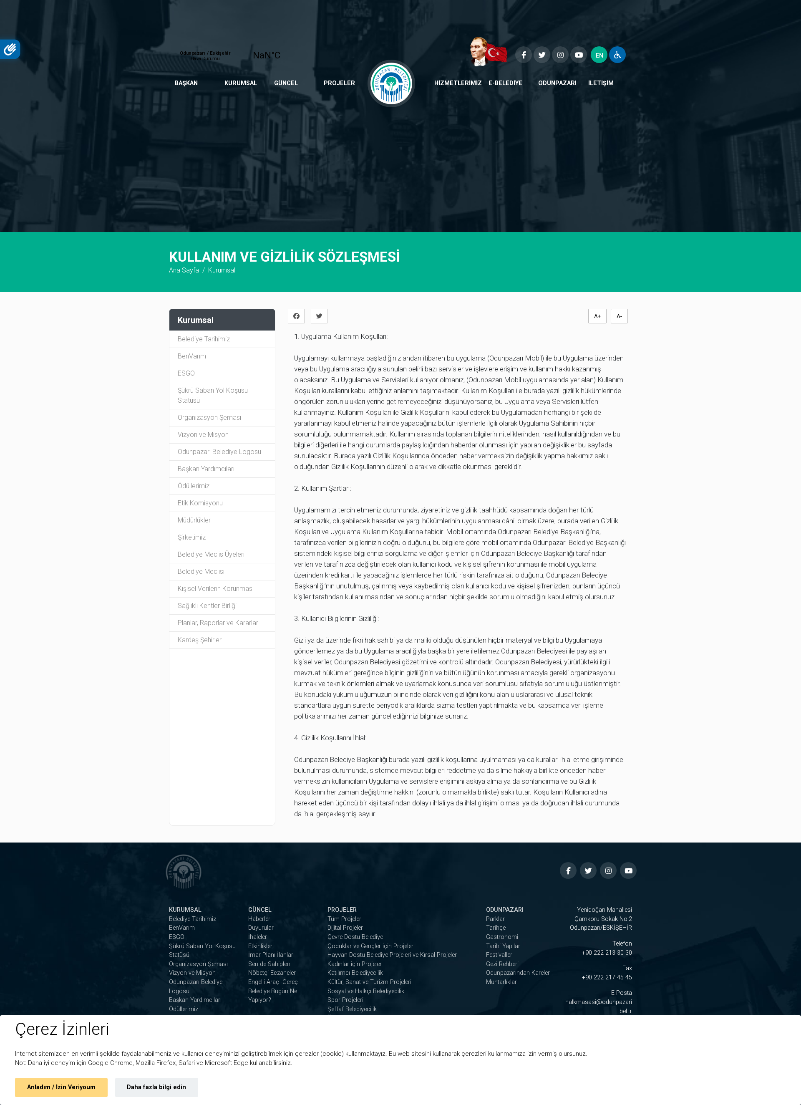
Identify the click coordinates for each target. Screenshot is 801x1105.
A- (619, 316)
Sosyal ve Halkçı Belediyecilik (365, 991)
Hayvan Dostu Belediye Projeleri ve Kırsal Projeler (392, 955)
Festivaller (499, 955)
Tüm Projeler (344, 919)
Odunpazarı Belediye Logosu (219, 452)
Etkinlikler (260, 946)
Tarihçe (496, 927)
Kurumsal (240, 83)
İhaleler (257, 937)
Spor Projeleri (345, 1000)
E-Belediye (505, 83)
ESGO (186, 373)
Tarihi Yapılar (503, 946)
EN (599, 55)
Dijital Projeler (345, 927)
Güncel (286, 83)
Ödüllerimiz (193, 486)
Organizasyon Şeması (209, 417)
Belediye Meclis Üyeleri (211, 554)
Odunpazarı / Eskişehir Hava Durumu (236, 51)
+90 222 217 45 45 (607, 977)
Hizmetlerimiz (458, 83)
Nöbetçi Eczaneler (272, 972)
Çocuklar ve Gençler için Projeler (370, 946)
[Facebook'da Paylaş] (298, 316)
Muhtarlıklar (501, 982)
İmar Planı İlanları (271, 955)
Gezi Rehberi (502, 964)
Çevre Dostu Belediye (355, 937)
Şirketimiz (192, 537)
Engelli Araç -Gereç (273, 982)
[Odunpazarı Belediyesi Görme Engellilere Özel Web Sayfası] (617, 54)
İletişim (601, 83)
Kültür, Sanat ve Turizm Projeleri (369, 982)
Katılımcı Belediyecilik (355, 972)
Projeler (339, 83)
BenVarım (192, 356)
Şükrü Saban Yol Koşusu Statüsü (213, 395)
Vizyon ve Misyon (203, 435)
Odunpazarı (557, 83)
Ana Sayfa (184, 270)
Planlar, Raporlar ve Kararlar (218, 623)
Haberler (259, 919)
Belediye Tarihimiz (204, 339)
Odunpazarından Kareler (518, 972)
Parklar (495, 919)
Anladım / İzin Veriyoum (61, 1087)
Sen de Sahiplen (269, 964)
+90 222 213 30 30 (607, 952)
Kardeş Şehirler (200, 640)
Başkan (186, 83)
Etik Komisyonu (200, 503)
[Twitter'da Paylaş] (321, 316)
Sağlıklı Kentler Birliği (207, 606)
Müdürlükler (194, 520)
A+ (597, 316)
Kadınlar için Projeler (354, 964)
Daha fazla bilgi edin (156, 1087)
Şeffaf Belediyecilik (352, 1009)
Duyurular (261, 927)
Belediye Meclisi (201, 571)
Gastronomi (502, 937)
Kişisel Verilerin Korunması (216, 589)
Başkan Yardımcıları (206, 469)
